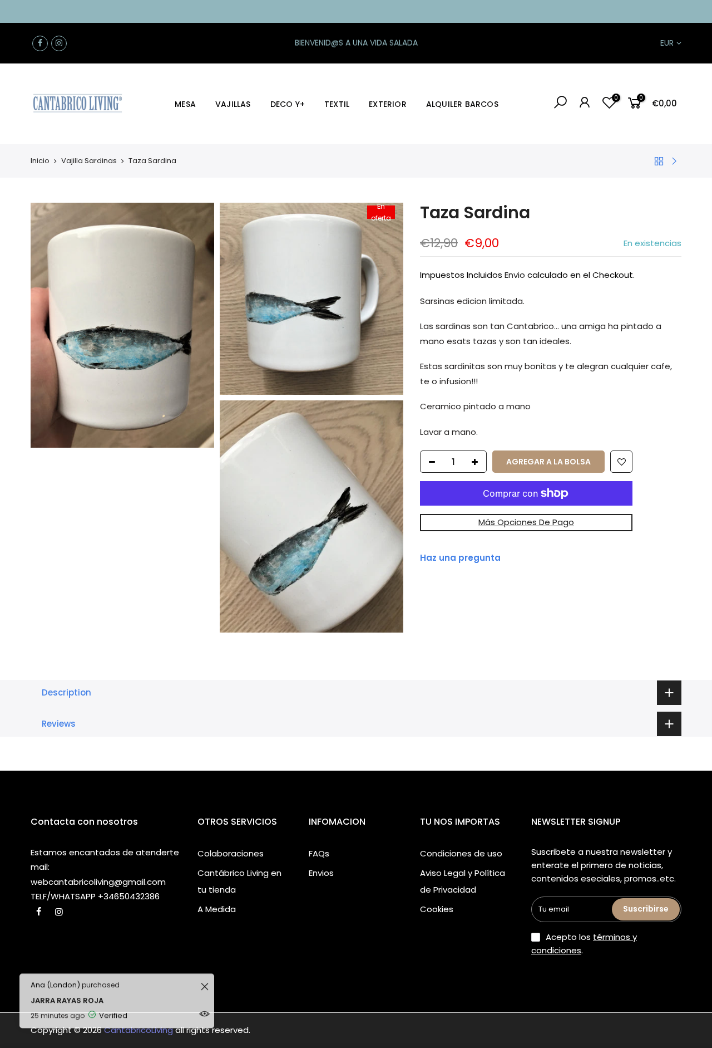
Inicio (40, 160)
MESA (185, 104)
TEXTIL (336, 104)
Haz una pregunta (460, 558)
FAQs (319, 853)
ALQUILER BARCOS (462, 104)
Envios (321, 873)
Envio (515, 275)
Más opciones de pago (526, 522)
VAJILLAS (233, 104)
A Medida (216, 909)
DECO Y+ (287, 104)
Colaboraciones (230, 853)
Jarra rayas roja (103, 987)
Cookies (436, 909)
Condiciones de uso (461, 853)
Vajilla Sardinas (89, 160)
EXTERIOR (388, 104)
